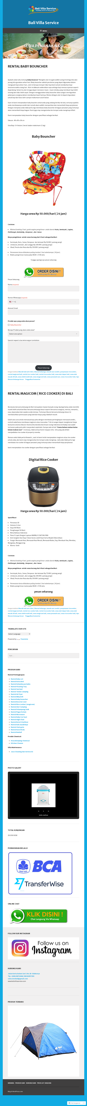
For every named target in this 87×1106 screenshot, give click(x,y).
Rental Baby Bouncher (28, 66)
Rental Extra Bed (17, 681)
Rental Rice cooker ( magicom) (23, 704)
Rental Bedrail (16, 732)
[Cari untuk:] (43, 656)
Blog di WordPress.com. (15, 1091)
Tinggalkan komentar (32, 379)
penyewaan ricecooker (68, 372)
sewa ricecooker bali (68, 377)
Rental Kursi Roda (18, 730)
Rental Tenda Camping (19, 692)
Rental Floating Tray (19, 686)
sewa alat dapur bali (62, 374)
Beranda (11, 1083)
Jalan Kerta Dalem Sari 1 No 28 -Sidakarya (24, 973)
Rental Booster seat (19, 702)
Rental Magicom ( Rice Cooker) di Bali (40, 393)
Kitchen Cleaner (17, 743)
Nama (13, 284)
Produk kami (20, 1083)
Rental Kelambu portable (20, 684)
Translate (24, 639)
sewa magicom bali (39, 377)
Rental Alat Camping (19, 707)
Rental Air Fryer (17, 694)
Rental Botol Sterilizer (19, 722)
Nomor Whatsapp (17, 298)
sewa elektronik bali (25, 377)
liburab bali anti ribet (26, 372)
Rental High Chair (17, 719)
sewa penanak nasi (53, 377)
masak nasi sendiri (53, 372)
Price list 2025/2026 (44, 1083)
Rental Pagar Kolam (18, 712)
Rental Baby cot (17, 679)
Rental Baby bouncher (19, 699)
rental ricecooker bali (46, 374)
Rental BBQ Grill (17, 697)
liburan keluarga (40, 372)
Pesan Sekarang (43, 368)
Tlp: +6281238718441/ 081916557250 (21, 976)
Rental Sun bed (16, 689)
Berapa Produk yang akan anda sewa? (21, 330)
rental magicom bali (15, 374)
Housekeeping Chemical (20, 741)
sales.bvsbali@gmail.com (18, 979)
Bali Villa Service (43, 22)
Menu (45, 31)
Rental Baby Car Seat (19, 717)
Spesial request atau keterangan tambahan (23, 340)
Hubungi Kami (31, 1083)
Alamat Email (13, 308)
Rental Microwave (18, 714)
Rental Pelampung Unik (20, 709)
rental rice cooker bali (30, 374)
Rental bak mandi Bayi (19, 724)
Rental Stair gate (17, 727)
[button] (39, 811)
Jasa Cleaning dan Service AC (22, 752)
